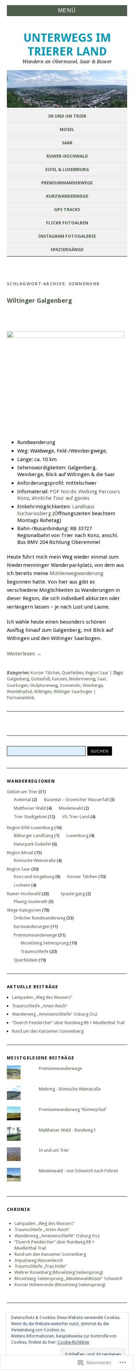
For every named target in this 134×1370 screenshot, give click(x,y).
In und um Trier (67, 116)
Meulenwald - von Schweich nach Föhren (78, 1170)
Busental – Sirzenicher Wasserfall (76, 799)
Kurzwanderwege (67, 196)
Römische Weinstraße (35, 860)
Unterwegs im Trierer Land (67, 44)
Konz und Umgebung (34, 876)
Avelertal (22, 799)
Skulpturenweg (44, 685)
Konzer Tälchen (45, 672)
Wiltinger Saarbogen (73, 691)
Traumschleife (34, 951)
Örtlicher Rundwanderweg (39, 918)
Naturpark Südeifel (32, 844)
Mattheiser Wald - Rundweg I (67, 1130)
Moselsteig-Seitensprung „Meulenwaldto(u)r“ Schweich (68, 1278)
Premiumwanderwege (67, 182)
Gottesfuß (40, 679)
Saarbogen (17, 685)
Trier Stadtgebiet (30, 816)
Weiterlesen (24, 654)
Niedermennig (82, 679)
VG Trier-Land (75, 816)
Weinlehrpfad (19, 691)
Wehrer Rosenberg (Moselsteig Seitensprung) (58, 1272)
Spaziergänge (67, 249)
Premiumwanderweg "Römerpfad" (73, 1109)
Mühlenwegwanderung (76, 573)
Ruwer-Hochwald (67, 156)
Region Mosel (20, 852)
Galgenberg (18, 679)
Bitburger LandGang (33, 835)
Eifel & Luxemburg (67, 169)
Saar (67, 142)
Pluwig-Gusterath (30, 901)
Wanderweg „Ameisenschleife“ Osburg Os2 (54, 1014)
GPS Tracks (67, 209)
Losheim (22, 885)
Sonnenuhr (70, 685)
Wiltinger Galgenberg (39, 300)
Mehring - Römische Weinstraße (70, 1089)
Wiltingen (43, 691)
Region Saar (97, 672)
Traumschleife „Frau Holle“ (40, 1266)
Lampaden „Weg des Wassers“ (42, 997)
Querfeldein (72, 672)
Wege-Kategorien (24, 910)
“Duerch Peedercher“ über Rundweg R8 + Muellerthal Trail (68, 1022)
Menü (67, 10)
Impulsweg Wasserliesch (38, 1260)
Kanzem (59, 679)
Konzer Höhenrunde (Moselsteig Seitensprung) (59, 1284)
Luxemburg (77, 835)
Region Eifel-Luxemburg (30, 827)
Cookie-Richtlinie (73, 1342)
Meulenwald (71, 808)
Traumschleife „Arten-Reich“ (39, 1005)
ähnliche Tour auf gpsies (60, 498)
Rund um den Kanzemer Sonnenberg (47, 1031)
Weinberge (93, 685)
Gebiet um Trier (22, 791)
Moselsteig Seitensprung (45, 942)
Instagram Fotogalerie (67, 236)
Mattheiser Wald (30, 808)
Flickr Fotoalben (67, 222)
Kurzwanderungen (31, 926)
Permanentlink (20, 697)
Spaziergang (72, 893)
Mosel (67, 129)
